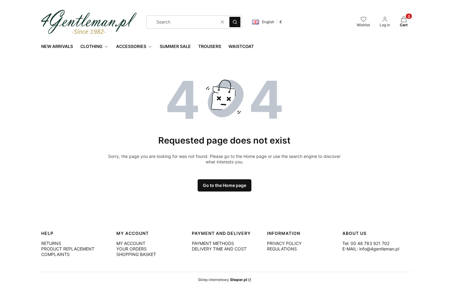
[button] (234, 22)
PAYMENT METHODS (213, 243)
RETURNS (51, 243)
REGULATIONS (282, 248)
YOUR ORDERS (131, 248)
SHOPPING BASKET (136, 254)
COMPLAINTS (55, 254)
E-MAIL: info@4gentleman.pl (370, 248)
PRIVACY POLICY (284, 243)
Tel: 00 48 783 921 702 (365, 243)
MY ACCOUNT (130, 243)
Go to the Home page (224, 185)
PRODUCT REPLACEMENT (67, 248)
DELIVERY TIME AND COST (219, 248)
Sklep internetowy (222, 279)
